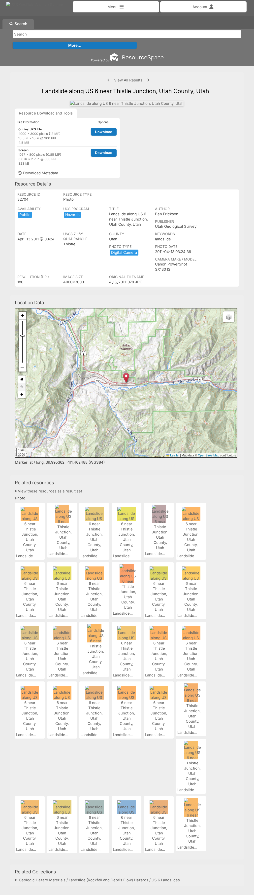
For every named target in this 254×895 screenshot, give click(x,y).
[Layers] (228, 316)
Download (103, 132)
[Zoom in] (22, 316)
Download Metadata (40, 173)
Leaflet (174, 455)
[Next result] (147, 80)
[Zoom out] (22, 368)
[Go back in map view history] (22, 394)
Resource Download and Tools (46, 113)
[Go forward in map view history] (22, 387)
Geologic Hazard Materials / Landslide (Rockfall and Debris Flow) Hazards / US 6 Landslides (98, 880)
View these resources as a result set (49, 491)
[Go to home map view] (22, 379)
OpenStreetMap (208, 455)
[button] (126, 378)
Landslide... (26, 556)
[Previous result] (109, 80)
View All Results (128, 80)
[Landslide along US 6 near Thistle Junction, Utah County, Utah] (127, 103)
